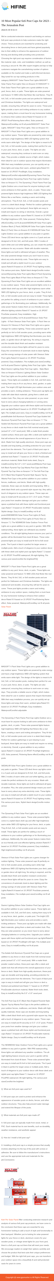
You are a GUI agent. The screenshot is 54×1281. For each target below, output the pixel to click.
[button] (5, 5)
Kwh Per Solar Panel (9, 1220)
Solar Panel (6, 607)
